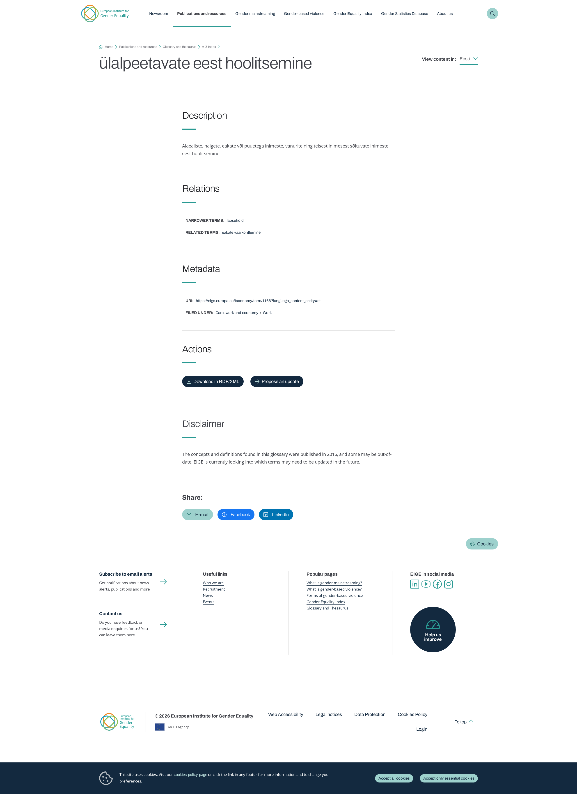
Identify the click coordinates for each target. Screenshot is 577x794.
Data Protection (369, 714)
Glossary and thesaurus (179, 46)
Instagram (448, 584)
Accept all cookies (394, 778)
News (208, 595)
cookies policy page (190, 775)
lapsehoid (235, 220)
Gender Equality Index (352, 14)
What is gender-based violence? (334, 589)
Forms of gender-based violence (335, 595)
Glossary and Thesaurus (327, 608)
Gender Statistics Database (404, 14)
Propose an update (280, 381)
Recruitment (214, 589)
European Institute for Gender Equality (105, 13)
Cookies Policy (412, 714)
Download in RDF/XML (216, 381)
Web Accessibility (285, 714)
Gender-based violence (304, 14)
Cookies (485, 543)
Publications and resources (201, 14)
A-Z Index (209, 46)
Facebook (437, 584)
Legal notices (329, 714)
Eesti (465, 58)
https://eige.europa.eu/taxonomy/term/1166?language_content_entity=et (258, 301)
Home (109, 46)
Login (421, 729)
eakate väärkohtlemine (241, 232)
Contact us (110, 613)
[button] (197, 514)
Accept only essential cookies (448, 778)
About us (445, 14)
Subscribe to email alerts (125, 574)
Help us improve (433, 637)
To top (461, 721)
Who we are (213, 582)
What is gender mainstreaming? (334, 582)
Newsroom (158, 14)
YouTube (425, 584)
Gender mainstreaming (255, 14)
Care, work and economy (236, 313)
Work (267, 313)
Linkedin (414, 584)
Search (492, 13)
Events (208, 601)
